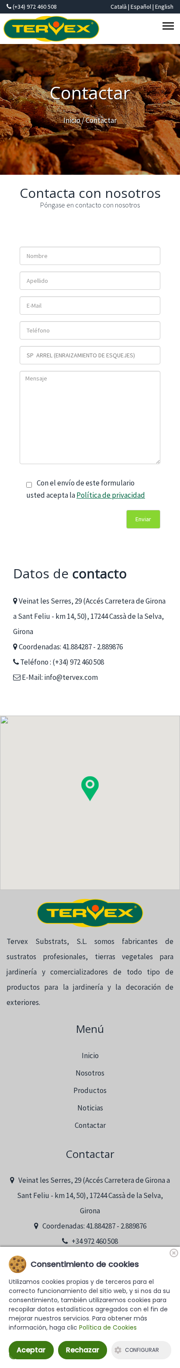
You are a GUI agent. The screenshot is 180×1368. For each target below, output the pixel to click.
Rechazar (82, 1350)
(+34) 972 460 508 (34, 6)
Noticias (90, 1108)
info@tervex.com (71, 677)
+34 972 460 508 (93, 1241)
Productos (90, 1090)
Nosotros (90, 1073)
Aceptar (31, 1350)
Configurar (142, 1350)
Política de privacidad (110, 495)
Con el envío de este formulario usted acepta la (85, 488)
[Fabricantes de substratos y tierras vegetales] (90, 913)
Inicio (71, 120)
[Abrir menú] (169, 27)
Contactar (90, 1125)
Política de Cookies (108, 1327)
